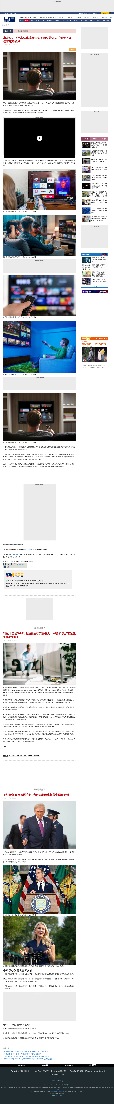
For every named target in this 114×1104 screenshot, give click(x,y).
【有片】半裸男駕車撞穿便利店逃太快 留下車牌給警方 (99, 210)
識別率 (30, 755)
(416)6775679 (27, 549)
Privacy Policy (38, 1071)
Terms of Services (92, 1071)
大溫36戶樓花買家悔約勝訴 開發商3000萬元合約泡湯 (99, 153)
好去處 (69, 21)
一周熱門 (95, 139)
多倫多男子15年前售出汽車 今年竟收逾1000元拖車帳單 (99, 177)
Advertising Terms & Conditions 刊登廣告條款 (57, 1085)
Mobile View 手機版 (57, 1096)
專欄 (91, 21)
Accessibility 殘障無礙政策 (20, 1071)
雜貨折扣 (106, 21)
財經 (80, 21)
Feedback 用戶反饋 (57, 1074)
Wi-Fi (13, 755)
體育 (75, 21)
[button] (111, 18)
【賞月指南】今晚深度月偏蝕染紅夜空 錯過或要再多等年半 (99, 186)
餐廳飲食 (96, 17)
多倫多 (95, 13)
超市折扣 (98, 21)
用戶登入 (105, 13)
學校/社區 (87, 17)
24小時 (86, 139)
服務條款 (102, 1071)
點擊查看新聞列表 (22, 31)
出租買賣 (69, 17)
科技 (7, 25)
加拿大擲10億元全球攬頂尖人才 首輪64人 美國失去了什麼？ (99, 145)
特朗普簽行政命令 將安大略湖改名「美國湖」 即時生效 (99, 202)
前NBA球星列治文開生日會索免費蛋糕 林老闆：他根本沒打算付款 (99, 218)
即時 (26, 21)
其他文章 (8, 31)
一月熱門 (103, 139)
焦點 (37, 21)
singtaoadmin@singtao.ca (57, 1091)
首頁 (21, 21)
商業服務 (60, 17)
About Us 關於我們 (76, 1071)
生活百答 (49, 21)
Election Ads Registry (57, 1080)
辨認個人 (36, 755)
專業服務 (51, 17)
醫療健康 (105, 17)
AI (9, 755)
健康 (86, 21)
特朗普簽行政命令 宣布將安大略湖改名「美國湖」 (99, 169)
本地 (42, 21)
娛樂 (63, 21)
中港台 (57, 21)
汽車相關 (78, 17)
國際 (32, 21)
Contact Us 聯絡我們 (59, 1071)
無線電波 (19, 755)
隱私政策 (46, 1071)
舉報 (73, 49)
